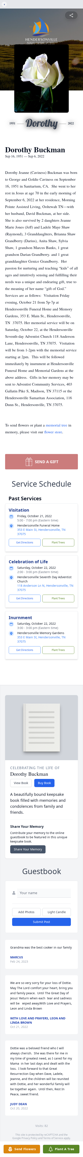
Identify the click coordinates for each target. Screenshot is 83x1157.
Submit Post (41, 922)
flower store (53, 431)
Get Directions (24, 542)
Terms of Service (53, 1138)
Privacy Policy (29, 1138)
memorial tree (56, 425)
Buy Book (44, 783)
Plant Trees (58, 542)
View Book (21, 783)
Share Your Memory (28, 849)
